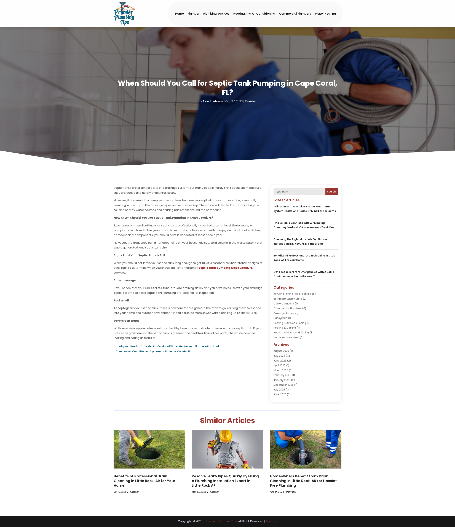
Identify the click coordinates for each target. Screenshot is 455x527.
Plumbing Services (216, 14)
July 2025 (279, 389)
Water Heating (325, 14)
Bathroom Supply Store (288, 299)
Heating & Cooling (285, 328)
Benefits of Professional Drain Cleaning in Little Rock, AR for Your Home (144, 481)
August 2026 (281, 351)
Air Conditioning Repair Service (292, 294)
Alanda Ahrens (213, 101)
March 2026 (281, 370)
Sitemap (271, 521)
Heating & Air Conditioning (290, 323)
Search (331, 191)
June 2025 (280, 394)
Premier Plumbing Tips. (221, 521)
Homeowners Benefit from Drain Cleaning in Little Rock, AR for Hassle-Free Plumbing (303, 481)
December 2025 (283, 385)
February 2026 (282, 375)
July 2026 (279, 356)
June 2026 (280, 360)
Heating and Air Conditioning (254, 14)
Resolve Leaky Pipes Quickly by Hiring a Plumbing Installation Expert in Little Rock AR (225, 481)
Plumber (193, 14)
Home (179, 14)
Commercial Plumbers (295, 14)
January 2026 (282, 380)
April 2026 (279, 365)
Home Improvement (286, 337)
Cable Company (284, 303)
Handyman (280, 318)
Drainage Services (285, 313)
